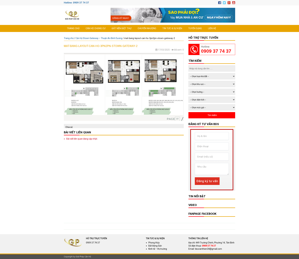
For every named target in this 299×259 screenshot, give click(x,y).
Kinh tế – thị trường (157, 249)
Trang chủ (73, 28)
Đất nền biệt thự (121, 28)
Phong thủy (154, 242)
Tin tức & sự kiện (172, 28)
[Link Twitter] (224, 2)
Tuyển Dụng (195, 28)
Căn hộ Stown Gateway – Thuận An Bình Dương (99, 38)
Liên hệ (212, 28)
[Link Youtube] (233, 2)
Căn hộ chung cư (95, 28)
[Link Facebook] (219, 2)
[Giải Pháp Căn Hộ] (72, 15)
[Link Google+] (229, 2)
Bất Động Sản (155, 245)
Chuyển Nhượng (147, 28)
